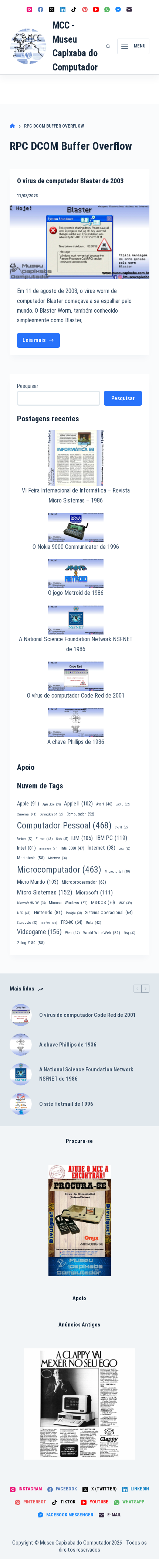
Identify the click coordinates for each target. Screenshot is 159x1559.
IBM (82, 838)
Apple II (78, 803)
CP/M (121, 827)
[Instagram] (29, 9)
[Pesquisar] (108, 46)
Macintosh (31, 857)
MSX (125, 903)
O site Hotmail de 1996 (66, 1104)
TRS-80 (71, 922)
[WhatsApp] (107, 9)
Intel (26, 848)
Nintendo (48, 912)
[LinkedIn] (62, 9)
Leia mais (41, 342)
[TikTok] (74, 9)
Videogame (39, 932)
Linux (124, 848)
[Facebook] (40, 9)
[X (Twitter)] (51, 9)
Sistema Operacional (109, 912)
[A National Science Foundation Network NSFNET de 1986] (21, 1074)
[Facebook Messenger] (118, 9)
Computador (80, 814)
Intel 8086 (48, 848)
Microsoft (94, 892)
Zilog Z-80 (31, 942)
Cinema (27, 814)
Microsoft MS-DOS (31, 903)
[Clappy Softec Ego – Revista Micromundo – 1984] (79, 1404)
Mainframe (57, 858)
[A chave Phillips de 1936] (21, 1045)
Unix (93, 922)
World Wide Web (101, 932)
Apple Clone (52, 804)
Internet (101, 847)
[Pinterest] (85, 9)
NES (24, 913)
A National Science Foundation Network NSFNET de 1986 (86, 1074)
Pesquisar (27, 386)
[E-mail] (129, 9)
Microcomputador (59, 869)
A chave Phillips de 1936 (75, 741)
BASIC (122, 804)
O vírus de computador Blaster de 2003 (70, 181)
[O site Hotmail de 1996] (21, 1104)
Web (72, 932)
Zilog (129, 933)
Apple (28, 804)
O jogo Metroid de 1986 (76, 592)
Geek (62, 839)
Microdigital (117, 871)
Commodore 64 (51, 814)
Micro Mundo (37, 882)
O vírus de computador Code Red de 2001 (76, 695)
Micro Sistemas (44, 892)
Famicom (24, 839)
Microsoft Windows (68, 902)
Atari (104, 804)
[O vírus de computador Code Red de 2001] (21, 1015)
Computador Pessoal (64, 825)
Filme (44, 839)
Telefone (48, 922)
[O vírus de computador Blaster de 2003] (79, 242)
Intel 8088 (72, 848)
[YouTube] (96, 9)
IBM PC (111, 837)
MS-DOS (103, 902)
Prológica (74, 913)
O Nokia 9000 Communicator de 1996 (76, 546)
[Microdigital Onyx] (79, 1220)
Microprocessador (84, 882)
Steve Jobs (27, 922)
